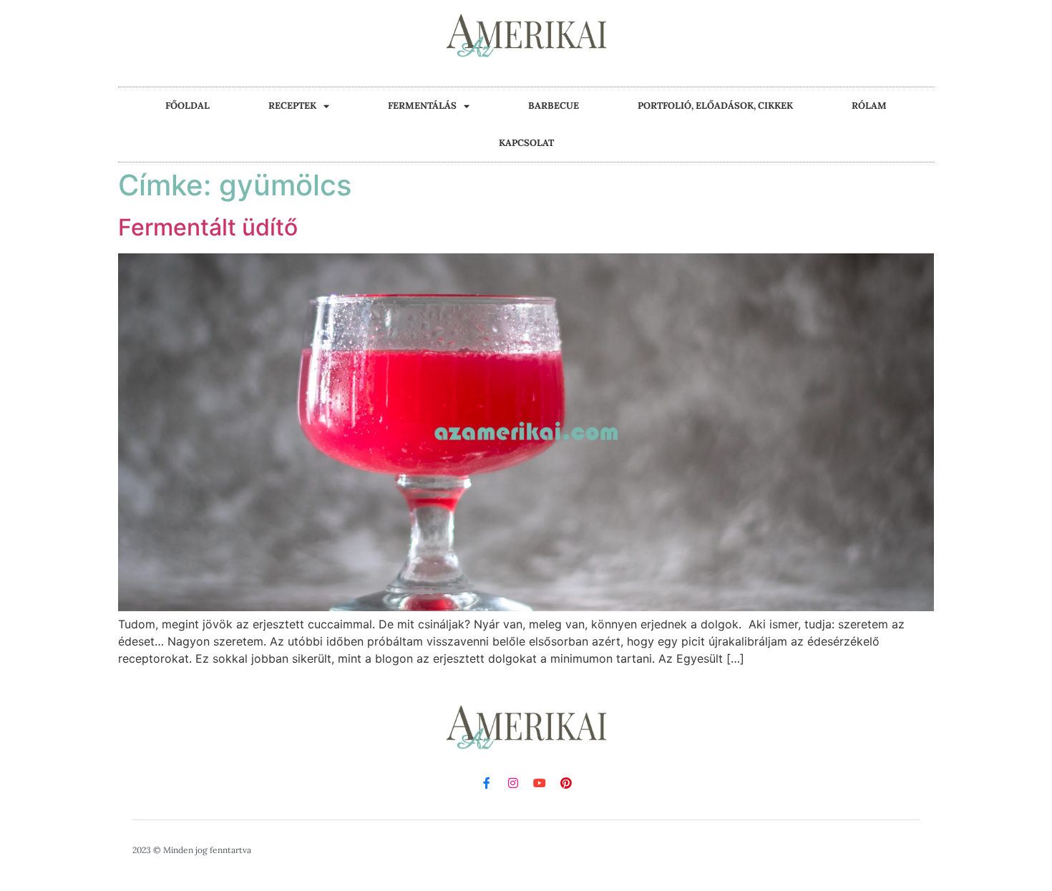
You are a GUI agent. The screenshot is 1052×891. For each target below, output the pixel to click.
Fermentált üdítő (208, 227)
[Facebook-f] (486, 782)
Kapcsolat (526, 143)
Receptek (292, 105)
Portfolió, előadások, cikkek (715, 105)
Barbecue (553, 105)
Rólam (869, 105)
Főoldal (187, 105)
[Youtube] (539, 782)
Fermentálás (422, 105)
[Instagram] (513, 782)
